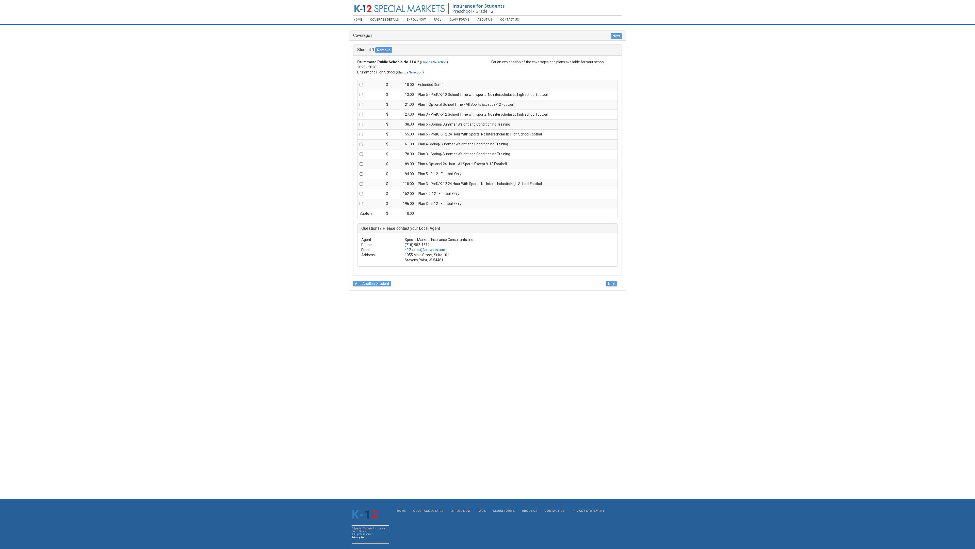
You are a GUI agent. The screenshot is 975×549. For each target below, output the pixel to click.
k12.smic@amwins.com (425, 249)
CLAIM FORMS (504, 511)
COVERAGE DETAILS (428, 511)
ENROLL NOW (460, 511)
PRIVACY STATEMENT (588, 511)
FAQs (482, 511)
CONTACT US (554, 511)
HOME (401, 511)
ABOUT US (529, 511)
